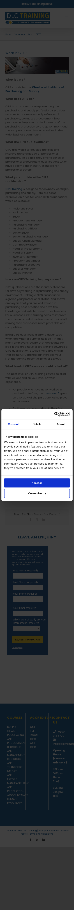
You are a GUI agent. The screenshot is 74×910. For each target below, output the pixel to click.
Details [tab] (37, 424)
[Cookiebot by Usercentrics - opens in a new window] (54, 414)
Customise (35, 493)
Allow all (37, 482)
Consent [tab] (13, 424)
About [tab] (61, 424)
